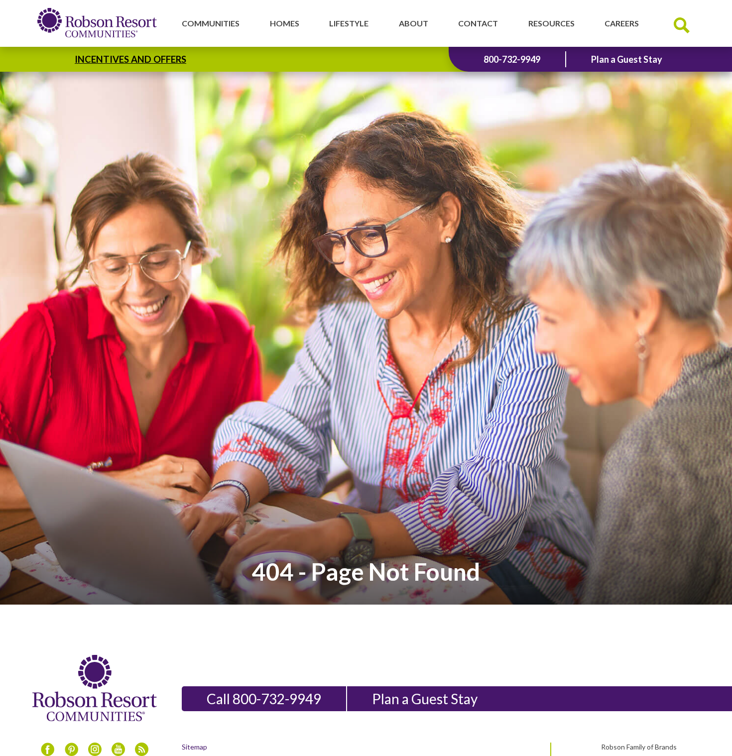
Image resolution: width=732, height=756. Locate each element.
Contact (478, 23)
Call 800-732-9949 (264, 698)
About (413, 23)
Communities (211, 23)
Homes (284, 23)
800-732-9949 (512, 59)
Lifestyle (348, 23)
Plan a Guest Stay (626, 59)
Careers (622, 23)
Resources (551, 23)
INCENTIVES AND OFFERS (130, 59)
